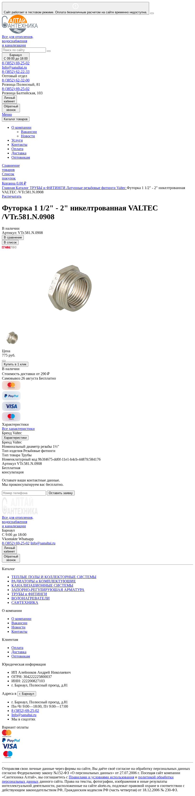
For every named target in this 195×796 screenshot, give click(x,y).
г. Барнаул (26, 694)
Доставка (18, 153)
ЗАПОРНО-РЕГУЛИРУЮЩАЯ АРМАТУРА (47, 590)
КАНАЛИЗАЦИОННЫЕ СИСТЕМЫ (42, 585)
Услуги (17, 140)
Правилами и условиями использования (101, 777)
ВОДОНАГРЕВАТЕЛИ (30, 598)
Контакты (19, 145)
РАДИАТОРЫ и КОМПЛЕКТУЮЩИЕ (43, 581)
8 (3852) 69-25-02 (15, 63)
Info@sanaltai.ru (23, 715)
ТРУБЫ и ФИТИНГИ (29, 594)
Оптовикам (20, 157)
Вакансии (29, 132)
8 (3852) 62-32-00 (15, 80)
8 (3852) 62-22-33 (15, 72)
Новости (28, 136)
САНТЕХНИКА (24, 603)
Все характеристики (18, 429)
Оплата (17, 149)
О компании (21, 619)
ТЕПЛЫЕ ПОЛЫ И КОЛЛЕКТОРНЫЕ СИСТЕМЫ (53, 577)
